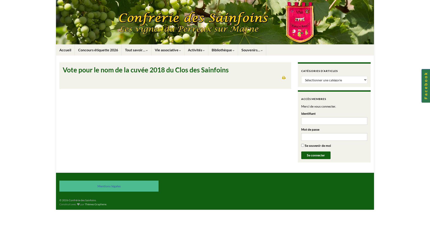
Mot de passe (310, 129)
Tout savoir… (135, 50)
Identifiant (308, 113)
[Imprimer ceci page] (284, 77)
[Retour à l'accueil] (215, 22)
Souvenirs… (251, 50)
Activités (195, 50)
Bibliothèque (222, 50)
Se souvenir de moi (317, 145)
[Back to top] (420, 232)
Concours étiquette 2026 (98, 50)
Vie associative (167, 50)
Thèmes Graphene (95, 204)
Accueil (65, 50)
